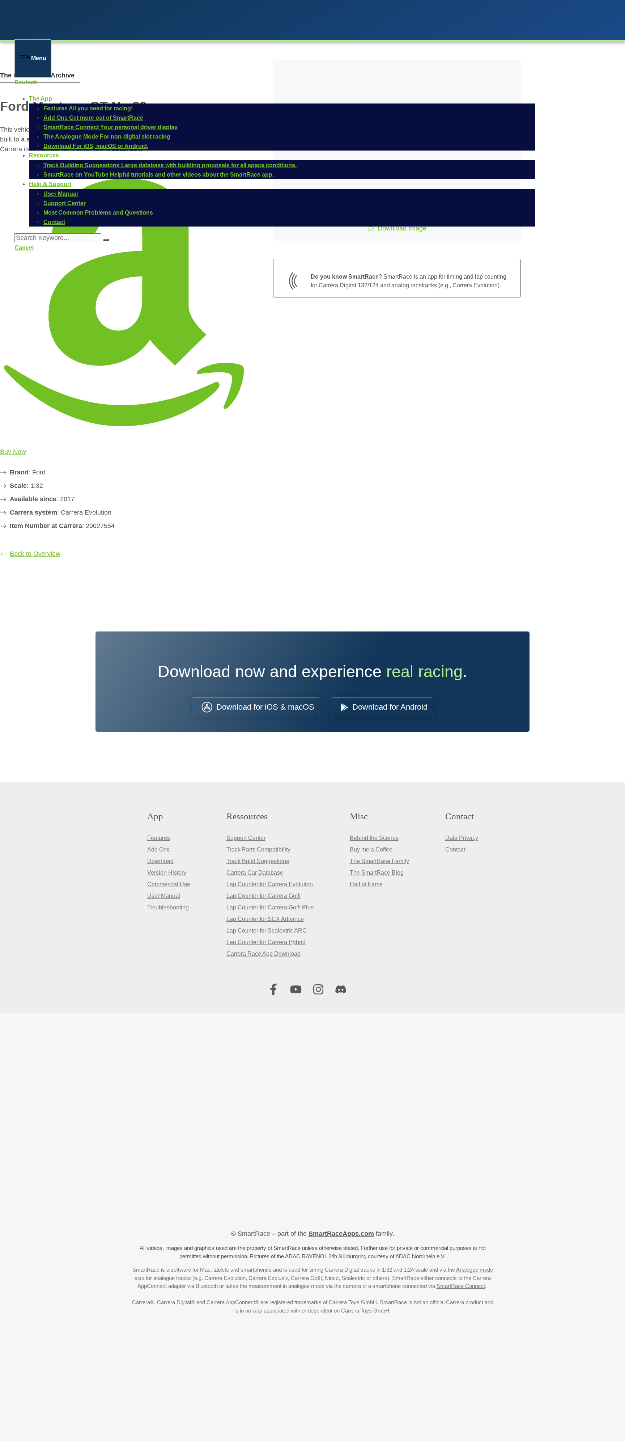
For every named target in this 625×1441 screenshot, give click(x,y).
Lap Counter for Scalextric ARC (266, 930)
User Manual (163, 896)
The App (40, 99)
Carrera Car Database (254, 873)
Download (160, 861)
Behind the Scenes (374, 838)
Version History (166, 873)
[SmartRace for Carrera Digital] (108, 34)
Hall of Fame (366, 884)
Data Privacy (461, 838)
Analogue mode (474, 1270)
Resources (44, 155)
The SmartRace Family (379, 861)
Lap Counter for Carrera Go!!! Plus (270, 907)
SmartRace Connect (461, 1286)
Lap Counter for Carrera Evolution (269, 884)
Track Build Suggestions (257, 861)
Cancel (24, 248)
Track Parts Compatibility (258, 849)
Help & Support (50, 184)
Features (158, 838)
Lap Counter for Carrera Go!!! (263, 896)
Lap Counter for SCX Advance (265, 919)
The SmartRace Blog (377, 873)
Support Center (245, 838)
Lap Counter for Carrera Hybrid (266, 942)
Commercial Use (168, 884)
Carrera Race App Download (263, 954)
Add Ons (158, 849)
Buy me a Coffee (371, 849)
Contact (455, 849)
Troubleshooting (168, 907)
